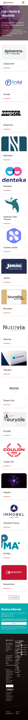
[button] (14, 597)
